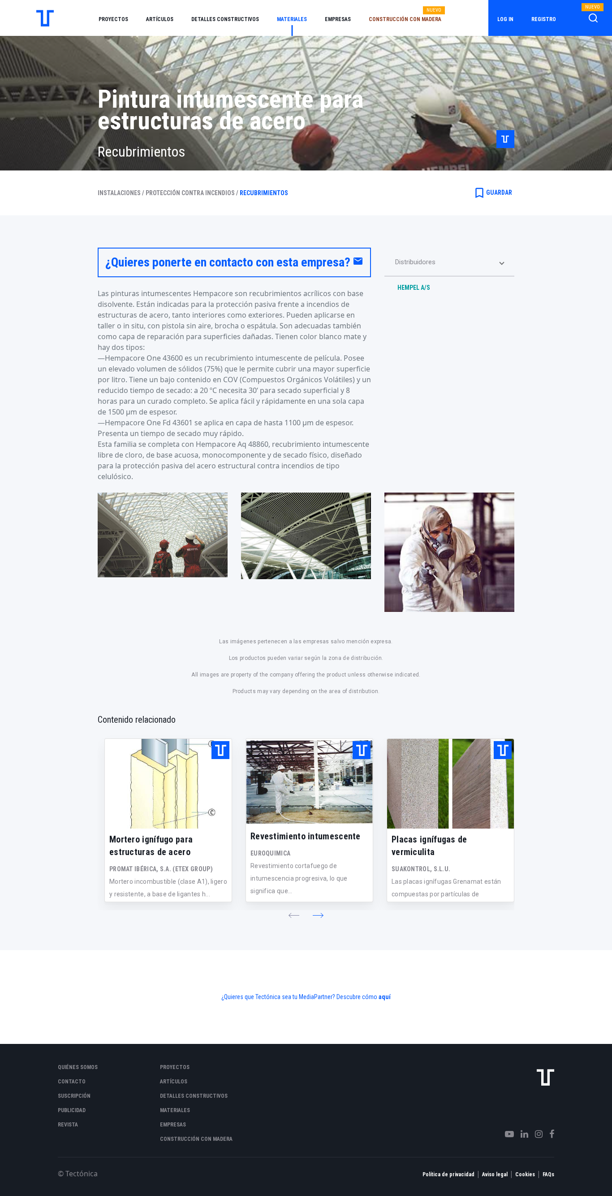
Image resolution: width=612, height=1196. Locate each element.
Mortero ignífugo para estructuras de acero (151, 845)
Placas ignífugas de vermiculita (429, 845)
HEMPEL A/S (413, 287)
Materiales (292, 19)
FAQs (548, 1174)
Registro (543, 19)
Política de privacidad (448, 1174)
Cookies (525, 1174)
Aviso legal (495, 1174)
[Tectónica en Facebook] (548, 1134)
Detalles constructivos (225, 19)
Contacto (72, 1081)
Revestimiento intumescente (305, 836)
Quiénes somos (78, 1067)
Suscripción (74, 1096)
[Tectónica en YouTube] (506, 1134)
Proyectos (113, 19)
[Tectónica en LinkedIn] (521, 1134)
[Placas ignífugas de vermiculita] (450, 784)
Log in (505, 19)
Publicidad (72, 1110)
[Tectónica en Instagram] (535, 1134)
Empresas (338, 19)
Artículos (159, 19)
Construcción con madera (405, 19)
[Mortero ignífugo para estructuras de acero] (168, 784)
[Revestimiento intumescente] (309, 782)
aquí (385, 996)
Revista (68, 1125)
